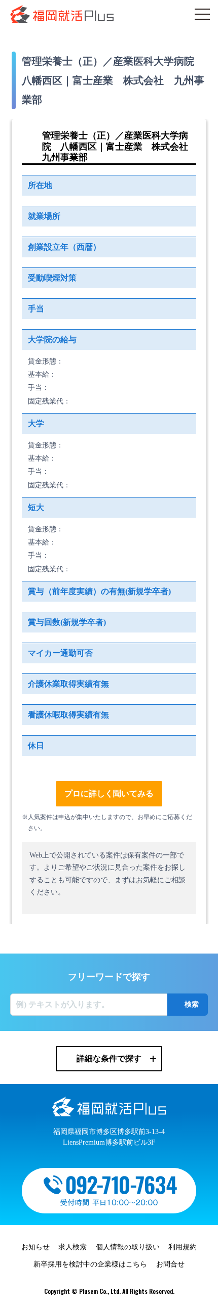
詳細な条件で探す (109, 1058)
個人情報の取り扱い (128, 1247)
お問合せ (170, 1264)
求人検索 (72, 1247)
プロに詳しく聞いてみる (109, 793)
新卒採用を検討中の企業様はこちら (90, 1264)
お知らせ (35, 1247)
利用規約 (182, 1247)
